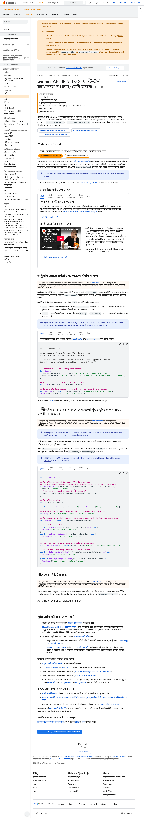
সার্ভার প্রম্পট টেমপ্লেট (80, 647)
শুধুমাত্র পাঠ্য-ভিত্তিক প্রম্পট (52, 663)
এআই (27, 15)
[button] (13, 44)
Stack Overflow (108, 780)
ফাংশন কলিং (52, 682)
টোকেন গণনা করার (75, 623)
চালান (54, 15)
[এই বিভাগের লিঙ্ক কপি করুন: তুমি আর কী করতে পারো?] (77, 617)
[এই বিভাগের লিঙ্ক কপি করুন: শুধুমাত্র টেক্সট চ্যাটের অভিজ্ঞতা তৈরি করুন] (100, 276)
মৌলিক (15, 15)
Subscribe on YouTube (75, 788)
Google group (108, 784)
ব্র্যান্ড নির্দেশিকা (107, 791)
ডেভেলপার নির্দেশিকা (39, 777)
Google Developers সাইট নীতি (60, 759)
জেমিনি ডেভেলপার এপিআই (52, 156)
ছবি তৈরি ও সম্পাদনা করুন (85, 676)
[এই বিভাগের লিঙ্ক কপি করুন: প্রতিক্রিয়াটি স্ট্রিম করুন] (72, 575)
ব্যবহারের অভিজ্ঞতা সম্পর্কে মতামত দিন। (60, 732)
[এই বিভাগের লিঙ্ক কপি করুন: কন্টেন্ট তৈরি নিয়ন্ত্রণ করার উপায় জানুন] (76, 689)
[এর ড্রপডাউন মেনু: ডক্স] (43, 2)
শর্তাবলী (35, 813)
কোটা (77, 722)
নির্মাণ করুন (27, 3)
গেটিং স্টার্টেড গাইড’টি (81, 162)
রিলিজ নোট (106, 788)
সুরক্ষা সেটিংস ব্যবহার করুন (110, 704)
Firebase (40, 75)
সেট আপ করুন (59, 627)
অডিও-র (65, 668)
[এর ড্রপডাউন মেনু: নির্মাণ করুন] (33, 2)
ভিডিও (55, 668)
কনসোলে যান (122, 3)
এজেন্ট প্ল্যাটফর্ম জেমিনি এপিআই (77, 156)
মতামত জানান (121, 81)
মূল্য (83, 722)
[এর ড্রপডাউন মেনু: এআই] (32, 14)
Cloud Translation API (74, 68)
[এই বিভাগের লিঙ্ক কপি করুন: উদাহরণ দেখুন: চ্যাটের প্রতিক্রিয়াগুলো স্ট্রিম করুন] (90, 601)
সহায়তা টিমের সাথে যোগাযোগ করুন (114, 777)
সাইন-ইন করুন (136, 3)
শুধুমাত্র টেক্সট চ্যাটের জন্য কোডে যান (52, 130)
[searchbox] (15, 22)
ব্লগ (114, 3)
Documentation (11, 9)
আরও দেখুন (52, 3)
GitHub (35, 791)
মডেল (50, 401)
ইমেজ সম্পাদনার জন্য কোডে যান (85, 130)
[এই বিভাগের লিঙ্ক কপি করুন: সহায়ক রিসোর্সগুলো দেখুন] (73, 190)
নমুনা (75, 15)
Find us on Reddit (74, 780)
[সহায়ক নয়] (127, 75)
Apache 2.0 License (119, 757)
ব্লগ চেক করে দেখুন (74, 777)
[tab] (42, 196)
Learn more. (46, 26)
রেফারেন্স (66, 15)
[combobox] (75, 3)
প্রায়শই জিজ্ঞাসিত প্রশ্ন (109, 795)
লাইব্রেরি (35, 788)
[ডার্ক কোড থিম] (123, 344)
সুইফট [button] (42, 196)
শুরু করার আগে (97, 283)
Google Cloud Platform (97, 804)
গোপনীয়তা (43, 813)
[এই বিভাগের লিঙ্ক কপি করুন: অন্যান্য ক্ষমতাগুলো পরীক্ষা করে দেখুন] (76, 659)
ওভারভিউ (6, 15)
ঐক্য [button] (88, 196)
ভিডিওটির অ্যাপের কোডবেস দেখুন (53, 257)
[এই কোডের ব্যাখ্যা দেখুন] (120, 344)
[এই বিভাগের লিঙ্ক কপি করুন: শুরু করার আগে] (63, 144)
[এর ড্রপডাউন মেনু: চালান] (58, 14)
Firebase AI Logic (32, 9)
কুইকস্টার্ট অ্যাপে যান (48, 217)
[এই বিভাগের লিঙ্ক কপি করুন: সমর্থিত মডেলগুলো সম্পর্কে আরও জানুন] (78, 717)
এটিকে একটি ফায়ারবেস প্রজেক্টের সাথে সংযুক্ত (80, 212)
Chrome (71, 804)
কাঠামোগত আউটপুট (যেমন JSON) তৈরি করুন (93, 672)
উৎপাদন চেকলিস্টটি (81, 636)
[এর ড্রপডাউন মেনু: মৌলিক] (20, 14)
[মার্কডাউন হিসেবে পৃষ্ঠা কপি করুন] (102, 87)
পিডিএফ (49, 668)
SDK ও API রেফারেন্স (39, 780)
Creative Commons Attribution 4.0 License (77, 757)
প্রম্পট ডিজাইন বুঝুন (49, 693)
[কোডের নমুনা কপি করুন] (127, 344)
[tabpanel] (83, 233)
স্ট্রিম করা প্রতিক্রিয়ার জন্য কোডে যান (54, 134)
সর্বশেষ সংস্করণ (114, 174)
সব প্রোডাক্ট (113, 804)
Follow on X (72, 784)
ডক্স (39, 3)
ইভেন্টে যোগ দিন (73, 791)
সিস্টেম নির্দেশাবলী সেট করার (84, 325)
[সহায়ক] (124, 75)
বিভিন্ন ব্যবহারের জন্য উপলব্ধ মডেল (50, 722)
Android (61, 804)
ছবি (43, 668)
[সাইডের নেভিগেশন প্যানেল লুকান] (27, 814)
